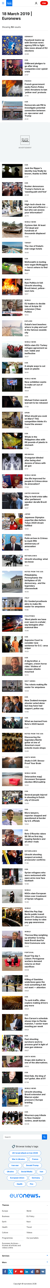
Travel (29, 1227)
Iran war (15, 1165)
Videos (29, 1232)
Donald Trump (32, 1165)
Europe (5, 1211)
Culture (5, 1232)
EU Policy (30, 1216)
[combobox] (25, 1137)
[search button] (44, 1137)
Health (19, 1184)
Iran (41, 1172)
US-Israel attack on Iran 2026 (25, 1153)
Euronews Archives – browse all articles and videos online (11, 1245)
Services (5, 1256)
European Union (17, 1178)
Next (29, 1222)
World (29, 1211)
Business (5, 1216)
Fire (31, 1184)
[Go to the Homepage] (9, 3)
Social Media (26, 1172)
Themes (5, 1205)
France (35, 1159)
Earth (4, 1222)
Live (44, 3)
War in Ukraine (18, 1159)
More (4, 1262)
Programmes (7, 1238)
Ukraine (10, 1172)
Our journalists (32, 1238)
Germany (36, 1178)
